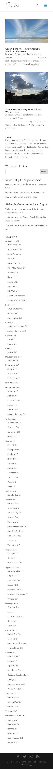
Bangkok (11, 697)
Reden (8, 137)
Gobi (9, 557)
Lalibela (11, 281)
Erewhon (9, 382)
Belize (8, 304)
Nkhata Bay (12, 494)
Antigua (11, 391)
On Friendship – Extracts (16, 192)
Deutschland (11, 356)
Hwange (11, 733)
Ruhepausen (13, 589)
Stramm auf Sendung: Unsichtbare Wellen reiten (23, 110)
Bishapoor (12, 449)
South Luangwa (14, 684)
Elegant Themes (26, 761)
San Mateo (12, 535)
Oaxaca (10, 517)
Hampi (10, 436)
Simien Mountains (15, 300)
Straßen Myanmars (16, 594)
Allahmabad (12, 422)
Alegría (10, 368)
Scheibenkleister (15, 295)
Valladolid (12, 545)
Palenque (11, 521)
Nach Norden (13, 737)
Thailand (9, 693)
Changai (11, 553)
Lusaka (10, 660)
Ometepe (11, 620)
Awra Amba (12, 253)
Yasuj (10, 481)
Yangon (10, 598)
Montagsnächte (12, 196)
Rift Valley (12, 290)
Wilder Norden (14, 688)
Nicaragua (10, 603)
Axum (10, 258)
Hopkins (11, 313)
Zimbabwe (10, 720)
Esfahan (11, 454)
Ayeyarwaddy (13, 570)
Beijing (10, 352)
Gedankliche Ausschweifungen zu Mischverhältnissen (22, 50)
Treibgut (9, 710)
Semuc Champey (14, 414)
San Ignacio (12, 317)
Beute (8, 322)
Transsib (9, 706)
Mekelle (11, 286)
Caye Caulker (13, 308)
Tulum (10, 540)
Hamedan (11, 458)
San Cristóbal (13, 531)
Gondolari (11, 431)
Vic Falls (11, 742)
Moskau (11, 638)
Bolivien (8, 335)
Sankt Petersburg (15, 643)
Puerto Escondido (15, 526)
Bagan (10, 575)
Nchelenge (12, 670)
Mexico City (12, 512)
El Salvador (10, 365)
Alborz (10, 444)
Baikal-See (12, 634)
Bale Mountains (14, 267)
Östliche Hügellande (16, 674)
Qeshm (10, 463)
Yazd (9, 486)
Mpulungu (12, 665)
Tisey (9, 625)
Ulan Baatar (12, 562)
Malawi (8, 491)
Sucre (10, 343)
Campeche (12, 507)
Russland (9, 630)
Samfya (10, 679)
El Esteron (12, 377)
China (7, 348)
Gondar (10, 272)
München (11, 360)
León (9, 611)
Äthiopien (9, 240)
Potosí (10, 339)
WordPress (26, 764)
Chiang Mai (12, 701)
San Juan (11, 409)
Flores (10, 404)
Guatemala (10, 387)
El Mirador (12, 400)
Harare (10, 728)
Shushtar (11, 472)
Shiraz (10, 467)
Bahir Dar (11, 263)
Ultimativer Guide (13, 715)
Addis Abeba (13, 249)
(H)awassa (12, 244)
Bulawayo (11, 723)
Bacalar (10, 503)
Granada (11, 607)
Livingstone (12, 656)
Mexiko (8, 499)
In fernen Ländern (15, 326)
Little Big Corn (13, 616)
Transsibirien (13, 647)
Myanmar (9, 567)
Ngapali (10, 584)
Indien (8, 418)
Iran (7, 441)
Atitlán (10, 395)
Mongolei (9, 549)
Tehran (10, 477)
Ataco (10, 373)
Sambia (8, 652)
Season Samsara (15, 330)
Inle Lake (11, 580)
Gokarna (11, 427)
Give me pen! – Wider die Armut (20, 184)
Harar (10, 277)
